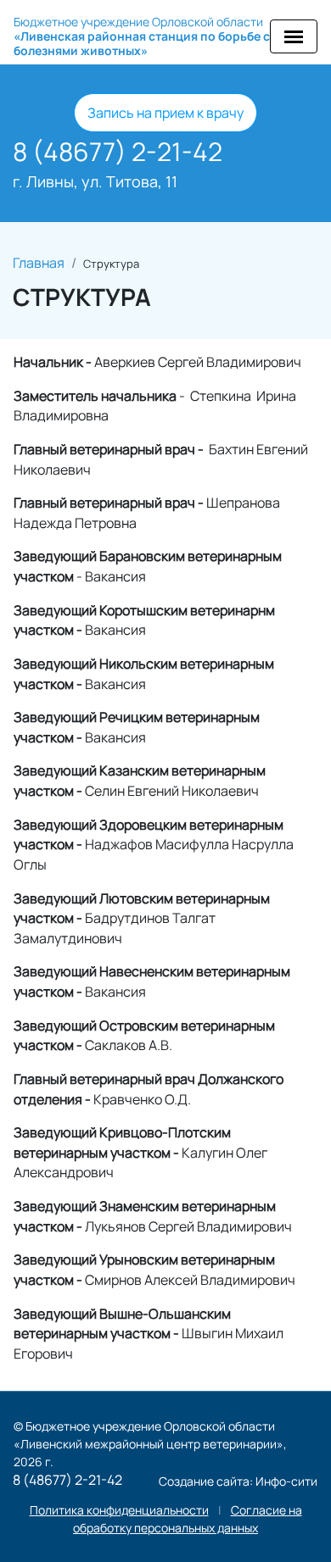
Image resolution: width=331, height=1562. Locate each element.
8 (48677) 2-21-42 (117, 151)
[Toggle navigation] (293, 36)
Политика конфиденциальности (119, 1510)
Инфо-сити (286, 1481)
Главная (39, 262)
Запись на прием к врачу (165, 112)
